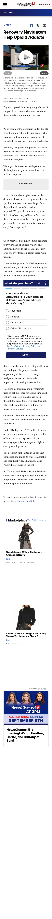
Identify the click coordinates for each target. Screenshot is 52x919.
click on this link (25, 501)
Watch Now (44, 4)
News (7, 25)
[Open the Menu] (5, 4)
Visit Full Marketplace (36, 520)
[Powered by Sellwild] (42, 689)
